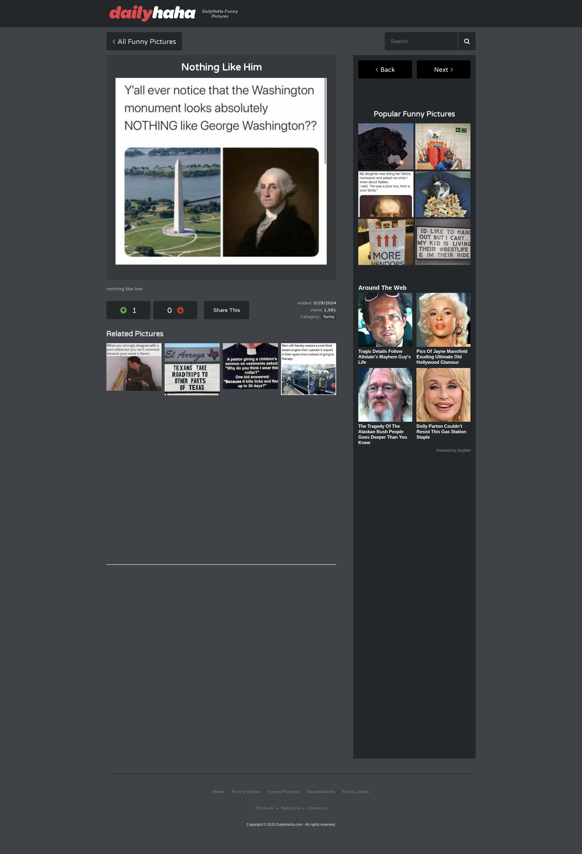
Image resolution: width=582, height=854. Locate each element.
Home (219, 791)
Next (441, 70)
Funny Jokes (355, 791)
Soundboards (321, 791)
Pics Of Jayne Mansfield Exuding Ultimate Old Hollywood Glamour (441, 357)
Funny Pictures (283, 791)
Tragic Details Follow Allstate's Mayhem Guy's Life (384, 357)
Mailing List (291, 808)
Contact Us (317, 808)
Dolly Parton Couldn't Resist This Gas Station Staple (441, 432)
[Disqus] (221, 480)
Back (387, 70)
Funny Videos (246, 791)
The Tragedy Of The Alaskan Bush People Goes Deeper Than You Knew (382, 434)
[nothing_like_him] (221, 171)
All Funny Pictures (147, 42)
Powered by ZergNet (453, 450)
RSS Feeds (264, 808)
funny (328, 316)
